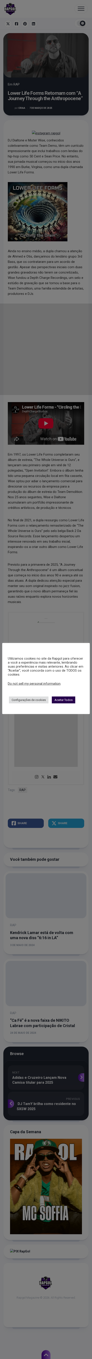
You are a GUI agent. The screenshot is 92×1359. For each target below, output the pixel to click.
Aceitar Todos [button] (63, 700)
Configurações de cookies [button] (29, 700)
